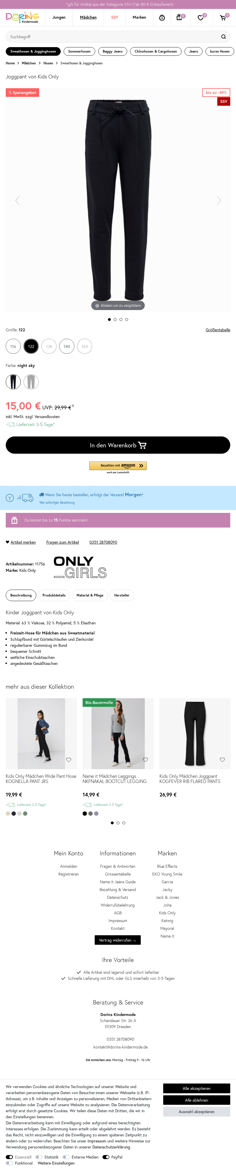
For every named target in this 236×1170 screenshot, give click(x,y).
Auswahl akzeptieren (196, 1111)
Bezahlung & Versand (118, 889)
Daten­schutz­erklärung (111, 1147)
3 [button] (123, 822)
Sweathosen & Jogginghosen (81, 63)
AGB (118, 912)
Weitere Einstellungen (56, 1163)
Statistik (51, 1157)
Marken (139, 17)
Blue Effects (167, 866)
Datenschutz (117, 897)
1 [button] (112, 822)
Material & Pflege (90, 595)
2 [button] (118, 822)
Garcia (167, 881)
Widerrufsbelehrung (118, 905)
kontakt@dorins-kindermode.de (121, 1047)
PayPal (116, 1157)
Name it (167, 936)
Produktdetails (54, 595)
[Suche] (224, 37)
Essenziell (23, 1157)
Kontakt (118, 928)
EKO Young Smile (167, 874)
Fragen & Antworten (117, 866)
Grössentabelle (118, 874)
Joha (167, 905)
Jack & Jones (167, 897)
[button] (118, 467)
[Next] (219, 200)
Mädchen (88, 17)
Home (10, 63)
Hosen (48, 63)
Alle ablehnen (196, 1100)
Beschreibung (21, 595)
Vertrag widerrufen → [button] (117, 940)
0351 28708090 (103, 542)
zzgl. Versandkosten (42, 416)
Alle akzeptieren (196, 1088)
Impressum (118, 920)
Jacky (167, 889)
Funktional (24, 1163)
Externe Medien (85, 1157)
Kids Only (167, 912)
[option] (118, 4)
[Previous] (17, 200)
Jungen (59, 17)
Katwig (167, 920)
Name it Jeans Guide (118, 881)
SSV (114, 17)
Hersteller (122, 595)
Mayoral (167, 928)
